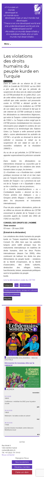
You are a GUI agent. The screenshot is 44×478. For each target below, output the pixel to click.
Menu (6, 44)
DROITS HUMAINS (12, 294)
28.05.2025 (8, 423)
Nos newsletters (22, 462)
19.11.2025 (8, 396)
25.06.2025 (8, 410)
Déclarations (25, 285)
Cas (16, 285)
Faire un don (22, 472)
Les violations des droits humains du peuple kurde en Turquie (21, 66)
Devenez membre (22, 467)
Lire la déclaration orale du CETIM (19, 280)
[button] (39, 435)
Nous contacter (8, 455)
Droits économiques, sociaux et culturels (20, 290)
